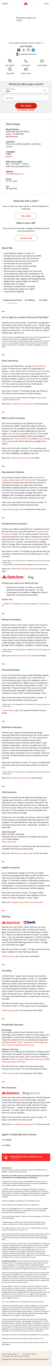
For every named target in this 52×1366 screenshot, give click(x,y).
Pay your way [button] (26, 238)
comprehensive (32, 371)
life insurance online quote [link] (21, 853)
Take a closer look (9, 842)
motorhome (39, 477)
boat (17, 480)
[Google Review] (23, 50)
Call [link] (3, 509)
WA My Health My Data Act (10, 1354)
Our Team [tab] (43, 300)
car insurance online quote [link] (22, 404)
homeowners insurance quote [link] (23, 569)
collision (18, 371)
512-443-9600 (11, 181)
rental (43, 371)
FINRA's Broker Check (13, 1042)
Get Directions (12, 137)
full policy (40, 1249)
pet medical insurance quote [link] (22, 1124)
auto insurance (38, 366)
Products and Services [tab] (12, 300)
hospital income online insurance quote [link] (27, 902)
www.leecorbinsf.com (15, 174)
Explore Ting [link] (7, 599)
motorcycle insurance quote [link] (22, 458)
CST (20, 162)
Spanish (9, 156)
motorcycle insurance (23, 439)
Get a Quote (26, 106)
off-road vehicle (28, 480)
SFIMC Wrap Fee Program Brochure (26, 1060)
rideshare (6, 374)
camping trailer (8, 480)
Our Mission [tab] (30, 300)
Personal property (32, 539)
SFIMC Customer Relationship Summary (26, 1059)
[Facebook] (18, 50)
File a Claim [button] (26, 216)
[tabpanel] (26, 156)
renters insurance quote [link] (21, 656)
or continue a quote (26, 110)
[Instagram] (28, 50)
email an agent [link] (13, 509)
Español (5, 3)
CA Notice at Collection (29, 1354)
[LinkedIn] (33, 50)
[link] (42, 63)
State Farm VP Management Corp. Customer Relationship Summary (25, 1043)
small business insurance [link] (21, 778)
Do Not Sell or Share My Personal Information (15, 1356)
